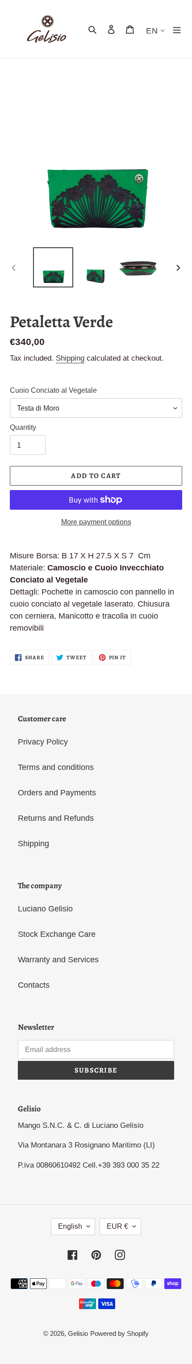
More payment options (96, 522)
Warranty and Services (58, 959)
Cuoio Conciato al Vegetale (53, 390)
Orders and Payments (57, 792)
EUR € (117, 1226)
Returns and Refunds (56, 818)
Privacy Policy (43, 741)
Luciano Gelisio (45, 908)
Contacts (34, 985)
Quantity (23, 427)
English (70, 1226)
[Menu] (176, 29)
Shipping (70, 358)
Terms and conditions (56, 767)
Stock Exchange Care (57, 934)
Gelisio (78, 1333)
